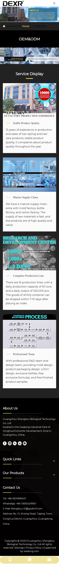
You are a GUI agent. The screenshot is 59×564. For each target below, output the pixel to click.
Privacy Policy (33, 547)
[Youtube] (20, 443)
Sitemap (19, 547)
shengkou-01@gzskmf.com (26, 508)
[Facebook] (5, 443)
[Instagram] (25, 443)
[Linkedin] (10, 443)
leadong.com (31, 551)
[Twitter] (15, 443)
